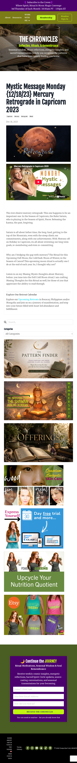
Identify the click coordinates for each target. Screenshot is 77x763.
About (8, 17)
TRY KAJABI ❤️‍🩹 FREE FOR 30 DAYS (9, 752)
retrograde (24, 116)
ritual (31, 116)
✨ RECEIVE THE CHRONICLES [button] (38, 712)
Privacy (19, 749)
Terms (19, 747)
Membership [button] (46, 17)
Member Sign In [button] (65, 17)
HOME (9, 738)
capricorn (9, 116)
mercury (17, 116)
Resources (17, 17)
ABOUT (9, 740)
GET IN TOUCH (9, 744)
